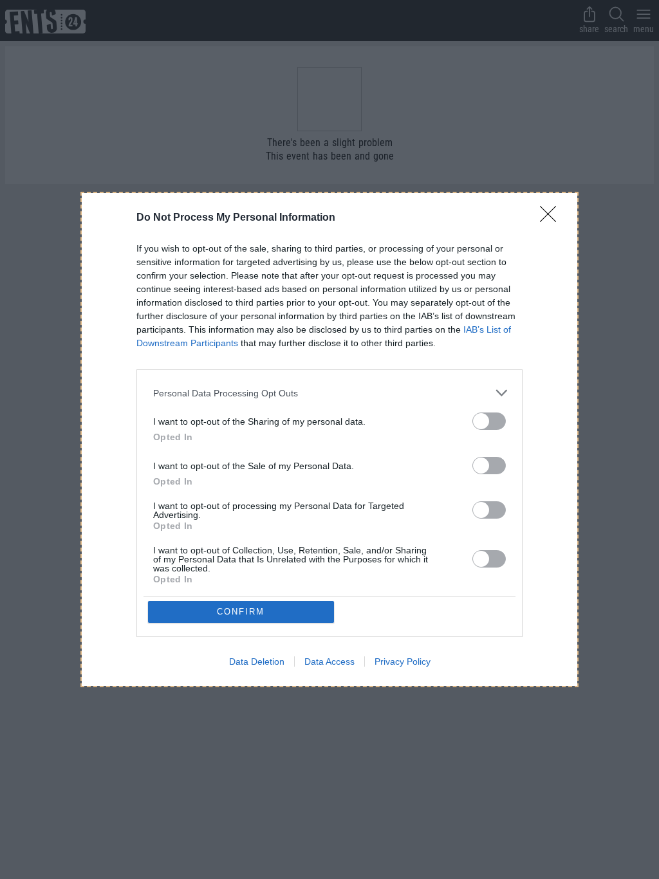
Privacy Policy (403, 661)
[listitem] (329, 393)
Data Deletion (256, 661)
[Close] (552, 218)
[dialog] (329, 439)
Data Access (329, 661)
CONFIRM (241, 611)
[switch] (489, 421)
